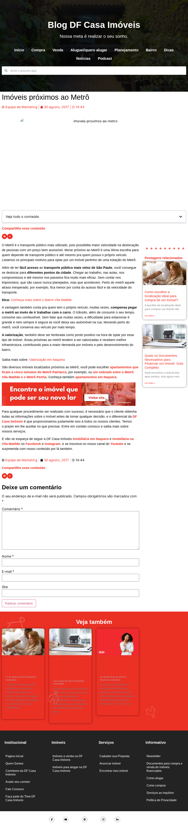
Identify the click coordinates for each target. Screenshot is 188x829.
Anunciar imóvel (110, 763)
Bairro (151, 50)
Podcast (105, 58)
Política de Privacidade (162, 800)
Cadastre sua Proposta (114, 756)
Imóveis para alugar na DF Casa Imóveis (70, 769)
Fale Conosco (15, 789)
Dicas (169, 50)
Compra (38, 50)
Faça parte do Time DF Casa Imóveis (20, 798)
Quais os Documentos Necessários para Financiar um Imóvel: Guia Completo (164, 361)
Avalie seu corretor (18, 781)
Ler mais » (150, 315)
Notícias (83, 58)
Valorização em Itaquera (47, 360)
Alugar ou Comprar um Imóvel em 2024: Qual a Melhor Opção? (117, 668)
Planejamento (126, 50)
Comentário (12, 509)
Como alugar (155, 778)
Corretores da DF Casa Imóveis (21, 772)
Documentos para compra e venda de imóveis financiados (164, 767)
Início (19, 50)
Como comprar (156, 785)
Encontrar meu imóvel (114, 770)
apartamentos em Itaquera (95, 377)
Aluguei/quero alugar (88, 50)
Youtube (116, 444)
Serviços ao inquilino (160, 792)
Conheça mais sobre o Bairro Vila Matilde (41, 300)
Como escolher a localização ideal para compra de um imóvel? (161, 296)
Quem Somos (14, 763)
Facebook (33, 444)
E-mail (8, 571)
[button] (180, 216)
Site (5, 587)
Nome (8, 556)
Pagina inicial (14, 756)
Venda (58, 50)
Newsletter (153, 756)
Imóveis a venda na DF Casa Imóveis (68, 758)
